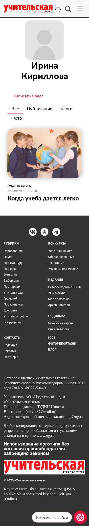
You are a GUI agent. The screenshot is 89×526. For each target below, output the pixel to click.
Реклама (10, 351)
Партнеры (11, 357)
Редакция (10, 345)
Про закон (11, 269)
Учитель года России (63, 269)
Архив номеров (59, 305)
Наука (8, 257)
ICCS (51, 337)
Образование (13, 251)
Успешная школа (60, 251)
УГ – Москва (57, 293)
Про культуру (13, 263)
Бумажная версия (61, 323)
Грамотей (10, 298)
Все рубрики (12, 322)
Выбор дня (11, 280)
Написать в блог (28, 95)
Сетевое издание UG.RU (64, 287)
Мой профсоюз (58, 299)
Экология (10, 275)
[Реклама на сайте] (80, 517)
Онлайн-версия (58, 329)
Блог (52, 349)
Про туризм (12, 286)
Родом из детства (19, 185)
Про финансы (13, 304)
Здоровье (10, 310)
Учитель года (13, 292)
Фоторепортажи (62, 343)
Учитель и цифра (16, 316)
